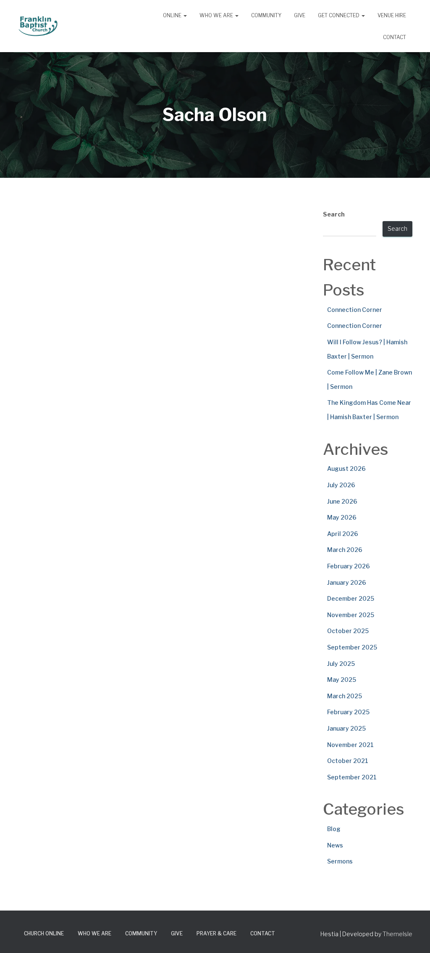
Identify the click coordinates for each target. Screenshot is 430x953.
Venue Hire (392, 15)
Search (334, 214)
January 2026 (346, 582)
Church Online (44, 933)
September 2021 (352, 777)
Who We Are (216, 15)
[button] (185, 15)
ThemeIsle (397, 933)
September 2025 (352, 647)
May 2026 (342, 517)
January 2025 (346, 728)
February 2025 (348, 711)
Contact (394, 37)
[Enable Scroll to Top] (413, 936)
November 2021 (350, 744)
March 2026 (344, 549)
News (335, 845)
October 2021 (347, 760)
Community (266, 15)
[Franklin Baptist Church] (38, 26)
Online (173, 15)
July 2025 (341, 663)
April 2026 (342, 533)
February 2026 (348, 566)
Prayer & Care (216, 933)
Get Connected (339, 15)
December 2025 (350, 598)
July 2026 (341, 484)
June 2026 (342, 501)
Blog (334, 828)
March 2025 (344, 696)
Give (299, 15)
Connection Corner (354, 309)
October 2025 (348, 630)
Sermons (340, 861)
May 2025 (341, 679)
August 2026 (346, 468)
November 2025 (350, 614)
